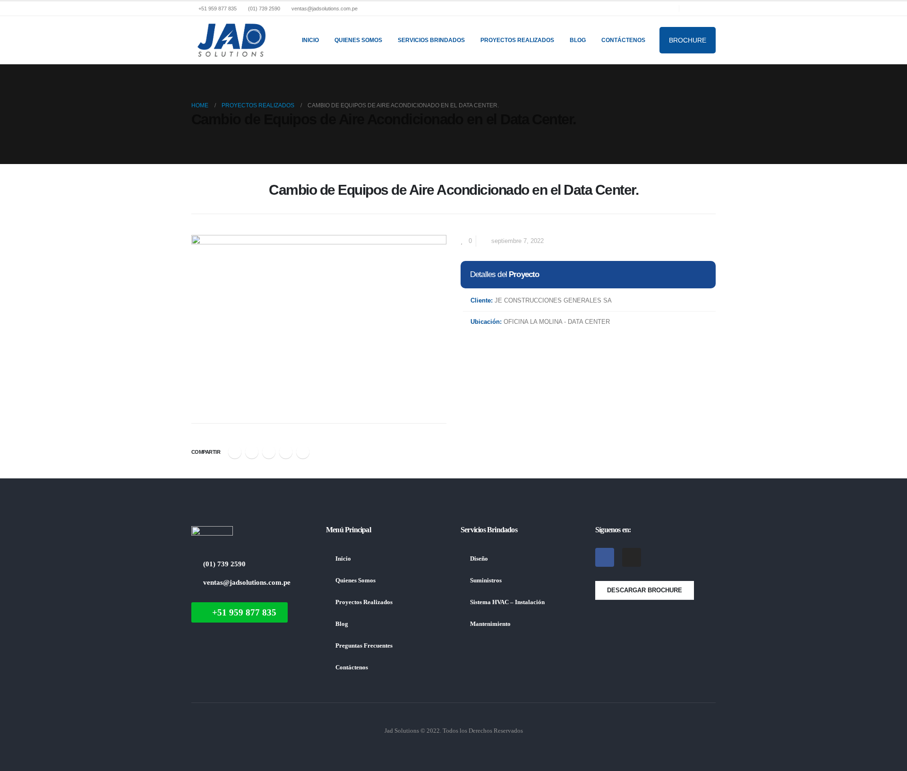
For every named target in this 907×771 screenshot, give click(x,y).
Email (302, 452)
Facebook (234, 452)
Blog (578, 40)
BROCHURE (687, 40)
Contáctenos (623, 40)
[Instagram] (708, 8)
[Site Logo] (231, 40)
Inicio (310, 40)
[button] (196, 193)
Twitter (251, 452)
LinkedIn (268, 452)
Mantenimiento (490, 624)
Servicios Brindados (431, 40)
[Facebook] (693, 8)
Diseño (479, 558)
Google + (285, 452)
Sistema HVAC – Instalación (507, 602)
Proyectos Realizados (517, 40)
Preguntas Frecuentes (364, 645)
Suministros (486, 580)
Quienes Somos (358, 40)
